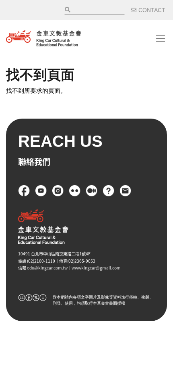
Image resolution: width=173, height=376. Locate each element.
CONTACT (151, 10)
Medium (92, 191)
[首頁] (43, 38)
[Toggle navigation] (160, 38)
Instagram (58, 191)
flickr (75, 191)
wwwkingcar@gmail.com (96, 268)
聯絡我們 (125, 191)
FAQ (109, 191)
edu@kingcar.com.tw (47, 268)
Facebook (24, 191)
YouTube (41, 191)
